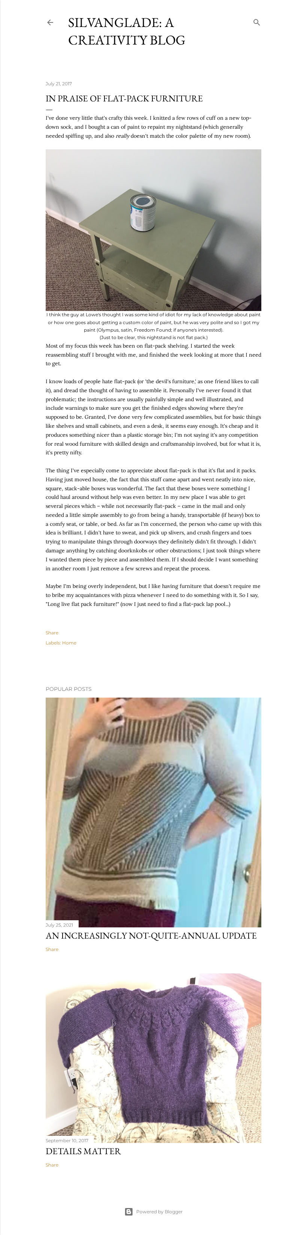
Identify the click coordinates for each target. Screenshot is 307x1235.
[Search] (256, 20)
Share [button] (52, 632)
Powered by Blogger (159, 1211)
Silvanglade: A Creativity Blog (126, 31)
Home (69, 643)
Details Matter (83, 1151)
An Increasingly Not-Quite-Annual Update (151, 935)
